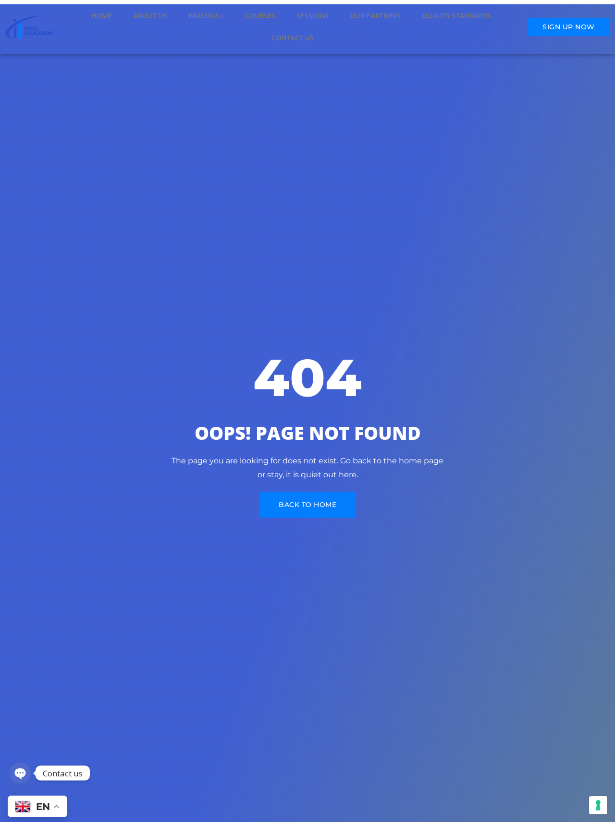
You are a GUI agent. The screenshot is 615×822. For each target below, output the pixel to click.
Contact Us (293, 37)
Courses (260, 15)
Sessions (313, 15)
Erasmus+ (205, 15)
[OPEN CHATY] (20, 773)
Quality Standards (457, 15)
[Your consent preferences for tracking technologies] (598, 805)
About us (150, 15)
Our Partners (375, 15)
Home (101, 15)
